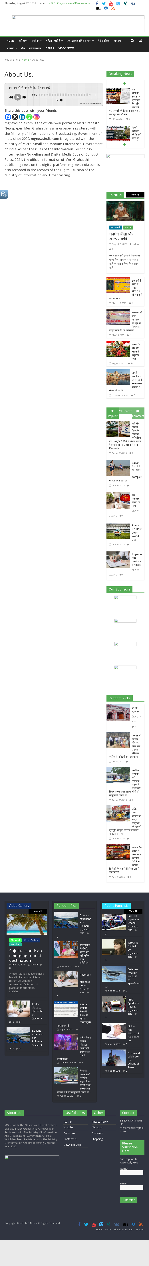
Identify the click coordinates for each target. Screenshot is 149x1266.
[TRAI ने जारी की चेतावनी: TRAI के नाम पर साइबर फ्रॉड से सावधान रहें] (67, 1002)
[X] (15, 117)
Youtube (68, 1127)
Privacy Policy (100, 1121)
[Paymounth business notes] (119, 552)
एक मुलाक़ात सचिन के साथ (79, 40)
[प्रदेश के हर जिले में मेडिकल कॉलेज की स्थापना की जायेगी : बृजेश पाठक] (67, 1035)
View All (135, 194)
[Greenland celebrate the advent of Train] (114, 1051)
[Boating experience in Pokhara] (18, 1029)
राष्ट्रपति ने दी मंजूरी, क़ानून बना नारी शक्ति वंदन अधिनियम (85, 953)
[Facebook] (8, 117)
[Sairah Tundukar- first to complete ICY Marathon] (119, 461)
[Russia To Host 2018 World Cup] (119, 523)
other (49, 48)
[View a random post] (140, 40)
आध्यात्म (117, 40)
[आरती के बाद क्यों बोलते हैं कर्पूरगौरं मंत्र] (118, 343)
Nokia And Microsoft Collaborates (133, 1033)
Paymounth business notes (137, 559)
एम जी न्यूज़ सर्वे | (137, 709)
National (15, 940)
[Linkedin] (22, 117)
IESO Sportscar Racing (133, 1003)
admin (136, 244)
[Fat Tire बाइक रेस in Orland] (114, 915)
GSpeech (96, 103)
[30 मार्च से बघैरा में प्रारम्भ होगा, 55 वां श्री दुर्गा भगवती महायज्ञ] (118, 279)
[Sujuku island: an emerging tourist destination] (27, 915)
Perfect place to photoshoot (37, 1009)
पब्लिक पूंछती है (53, 40)
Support (140, 1229)
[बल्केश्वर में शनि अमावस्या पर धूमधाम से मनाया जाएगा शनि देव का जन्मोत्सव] (118, 311)
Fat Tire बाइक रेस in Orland (133, 919)
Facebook (69, 1133)
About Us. (97, 1127)
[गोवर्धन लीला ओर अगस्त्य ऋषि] (125, 204)
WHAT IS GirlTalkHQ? (133, 946)
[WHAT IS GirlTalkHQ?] (114, 940)
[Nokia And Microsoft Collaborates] (114, 1024)
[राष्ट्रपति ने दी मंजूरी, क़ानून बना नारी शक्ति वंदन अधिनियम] (67, 943)
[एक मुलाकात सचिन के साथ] (119, 493)
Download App (72, 1144)
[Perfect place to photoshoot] (18, 1002)
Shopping (97, 1139)
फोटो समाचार (35, 48)
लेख (23, 48)
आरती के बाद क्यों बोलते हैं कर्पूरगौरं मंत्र (136, 351)
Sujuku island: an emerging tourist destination (25, 955)
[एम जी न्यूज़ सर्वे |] (119, 707)
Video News (66, 48)
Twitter (67, 1121)
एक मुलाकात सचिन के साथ (136, 500)
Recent (127, 411)
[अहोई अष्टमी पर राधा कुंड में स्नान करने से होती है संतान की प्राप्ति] (118, 371)
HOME (10, 40)
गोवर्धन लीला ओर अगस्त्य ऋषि (121, 236)
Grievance (97, 1133)
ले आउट (10, 48)
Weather (15, 944)
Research (115, 227)
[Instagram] (36, 117)
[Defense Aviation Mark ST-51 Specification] (114, 967)
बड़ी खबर (23, 40)
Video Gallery (31, 940)
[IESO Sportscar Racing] (114, 997)
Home (25, 59)
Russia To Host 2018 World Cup (137, 532)
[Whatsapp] (29, 117)
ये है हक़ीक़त (103, 40)
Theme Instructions (124, 1229)
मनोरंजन (35, 40)
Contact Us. (70, 1139)
